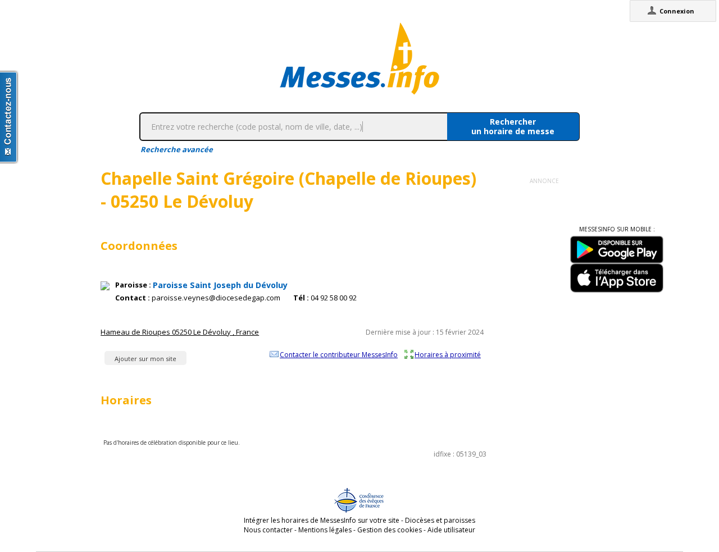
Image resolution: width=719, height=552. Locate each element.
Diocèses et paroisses (440, 520)
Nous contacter (268, 530)
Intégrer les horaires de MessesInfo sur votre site (321, 520)
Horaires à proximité (448, 354)
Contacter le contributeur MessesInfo (339, 354)
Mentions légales (325, 530)
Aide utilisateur (451, 530)
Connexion (676, 11)
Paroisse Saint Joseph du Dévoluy (220, 285)
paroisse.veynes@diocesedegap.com (216, 298)
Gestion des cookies (389, 530)
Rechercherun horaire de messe (512, 126)
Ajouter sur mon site (145, 358)
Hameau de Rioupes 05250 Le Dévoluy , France (180, 332)
